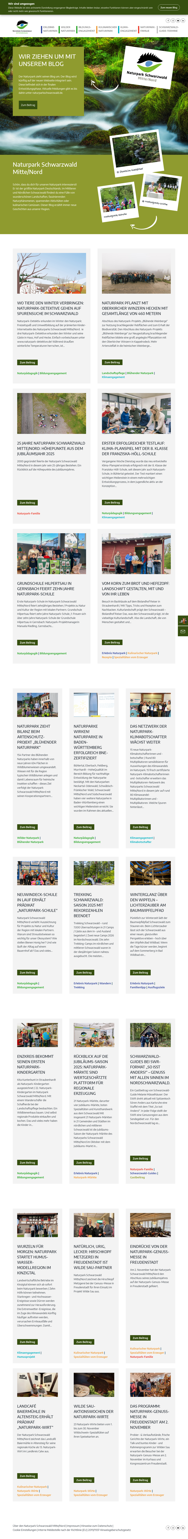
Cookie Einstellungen (25, 1530)
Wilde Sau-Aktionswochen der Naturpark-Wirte (94, 1411)
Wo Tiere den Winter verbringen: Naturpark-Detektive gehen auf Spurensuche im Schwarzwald (50, 308)
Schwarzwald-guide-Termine (169, 29)
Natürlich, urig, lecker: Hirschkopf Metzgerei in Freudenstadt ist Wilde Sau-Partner (93, 1257)
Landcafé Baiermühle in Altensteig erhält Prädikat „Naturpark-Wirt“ (35, 1417)
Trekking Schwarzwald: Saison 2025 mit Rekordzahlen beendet (88, 905)
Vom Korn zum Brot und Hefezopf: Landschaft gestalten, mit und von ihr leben (135, 588)
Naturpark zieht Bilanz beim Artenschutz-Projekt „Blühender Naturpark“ (37, 737)
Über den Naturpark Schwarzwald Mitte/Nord (39, 1525)
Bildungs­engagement (87, 29)
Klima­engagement (128, 29)
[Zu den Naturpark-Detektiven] (183, 620)
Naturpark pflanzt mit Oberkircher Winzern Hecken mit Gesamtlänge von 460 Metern (135, 308)
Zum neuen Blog (169, 7)
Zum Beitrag (28, 105)
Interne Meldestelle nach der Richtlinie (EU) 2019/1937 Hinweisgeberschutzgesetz (84, 1530)
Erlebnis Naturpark (50, 29)
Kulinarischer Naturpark (108, 29)
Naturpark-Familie (148, 29)
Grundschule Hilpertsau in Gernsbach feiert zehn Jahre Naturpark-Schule (45, 588)
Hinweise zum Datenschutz (96, 1525)
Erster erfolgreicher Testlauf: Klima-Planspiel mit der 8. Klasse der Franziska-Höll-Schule (135, 448)
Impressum (73, 1525)
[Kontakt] (183, 631)
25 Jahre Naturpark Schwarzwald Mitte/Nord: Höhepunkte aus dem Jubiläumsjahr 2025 (51, 448)
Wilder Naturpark (68, 29)
